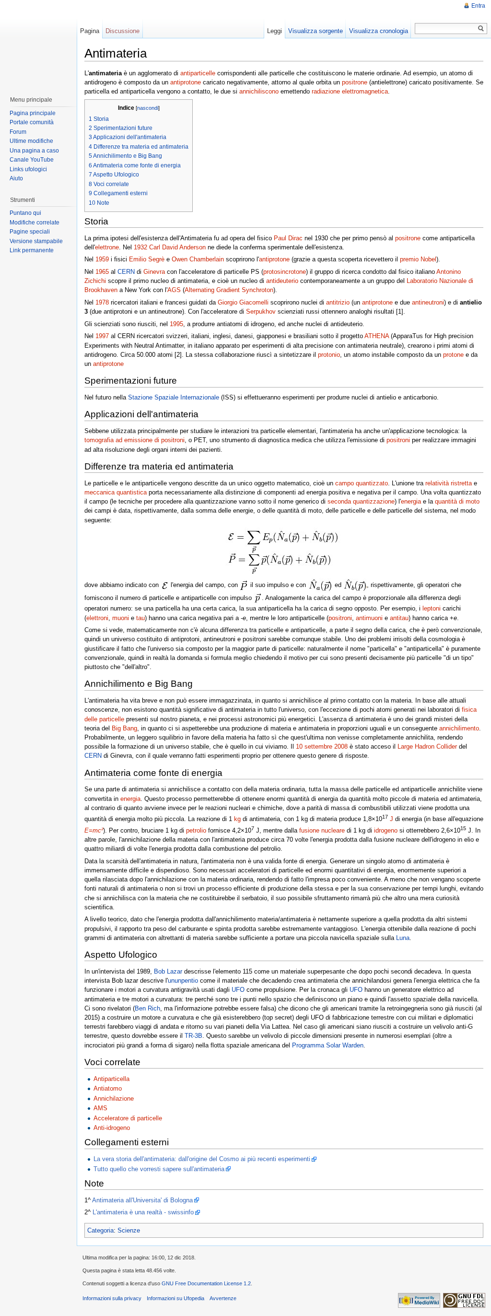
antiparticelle (197, 73)
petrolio (196, 830)
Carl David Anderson (177, 247)
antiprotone (185, 82)
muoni (120, 618)
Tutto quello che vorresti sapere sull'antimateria (159, 1169)
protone (453, 354)
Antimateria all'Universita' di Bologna (142, 1200)
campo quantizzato (361, 483)
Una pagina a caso (34, 150)
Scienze (128, 1230)
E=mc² (93, 830)
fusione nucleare (322, 830)
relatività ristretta (448, 483)
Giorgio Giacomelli (243, 302)
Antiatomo (108, 1088)
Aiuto (16, 178)
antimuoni (369, 618)
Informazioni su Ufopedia (175, 1298)
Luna (402, 937)
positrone (354, 82)
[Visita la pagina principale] (38, 43)
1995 (176, 324)
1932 (140, 247)
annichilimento (459, 728)
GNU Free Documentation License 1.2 (206, 1283)
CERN (126, 271)
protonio (329, 354)
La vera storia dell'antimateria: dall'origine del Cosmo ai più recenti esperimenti (202, 1159)
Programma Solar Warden (327, 1045)
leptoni (431, 608)
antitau (399, 618)
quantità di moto (457, 501)
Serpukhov (261, 311)
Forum (18, 132)
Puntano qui (25, 213)
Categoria (100, 1230)
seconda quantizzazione (361, 501)
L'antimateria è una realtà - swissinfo (143, 1212)
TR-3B (193, 1035)
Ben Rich (147, 1008)
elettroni (97, 618)
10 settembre (314, 746)
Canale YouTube (32, 159)
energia (411, 501)
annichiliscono (259, 91)
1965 (102, 271)
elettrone (107, 247)
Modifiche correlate (34, 222)
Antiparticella (111, 1078)
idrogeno (385, 830)
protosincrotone (284, 271)
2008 (341, 746)
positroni (398, 440)
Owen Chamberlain (198, 259)
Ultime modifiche (31, 141)
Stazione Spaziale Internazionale (173, 397)
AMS (100, 1108)
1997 (102, 336)
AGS (174, 290)
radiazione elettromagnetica (350, 91)
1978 (102, 302)
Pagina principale (33, 113)
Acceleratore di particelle (128, 1118)
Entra (478, 5)
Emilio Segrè (146, 259)
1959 (102, 259)
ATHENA (376, 336)
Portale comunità (32, 122)
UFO (238, 989)
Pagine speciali (30, 231)
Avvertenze (223, 1298)
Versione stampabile (36, 241)
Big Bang (124, 728)
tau (140, 618)
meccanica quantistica (115, 492)
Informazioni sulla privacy (111, 1298)
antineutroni (428, 302)
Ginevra (154, 271)
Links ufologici (28, 169)
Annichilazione (114, 1098)
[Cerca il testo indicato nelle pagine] (481, 28)
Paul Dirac (288, 238)
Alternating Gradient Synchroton (229, 290)
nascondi (147, 108)
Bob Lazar (168, 971)
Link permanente (32, 250)
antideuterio (282, 280)
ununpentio (183, 980)
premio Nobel (418, 259)
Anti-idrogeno (112, 1127)
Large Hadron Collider (427, 746)
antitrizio (338, 302)
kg (237, 818)
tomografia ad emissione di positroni (134, 440)
